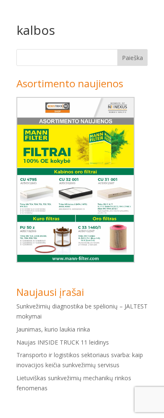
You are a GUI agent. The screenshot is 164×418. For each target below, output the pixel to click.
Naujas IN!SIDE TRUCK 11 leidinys (62, 342)
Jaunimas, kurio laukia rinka (53, 329)
